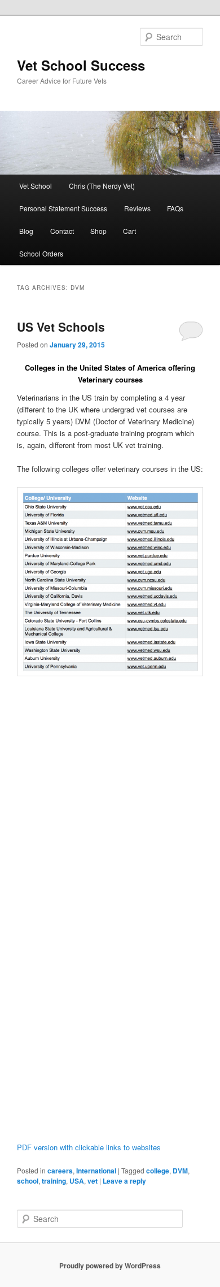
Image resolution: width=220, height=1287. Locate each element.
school (27, 1181)
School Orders (41, 253)
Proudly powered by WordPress (110, 1265)
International (96, 1171)
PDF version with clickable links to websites (89, 1147)
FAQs (175, 208)
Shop (98, 231)
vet (92, 1181)
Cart (129, 231)
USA (76, 1181)
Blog (26, 231)
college (157, 1171)
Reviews (137, 208)
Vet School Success (81, 65)
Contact (62, 231)
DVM (180, 1171)
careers (60, 1171)
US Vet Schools (61, 326)
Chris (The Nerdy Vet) (102, 185)
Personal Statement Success (63, 208)
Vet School (35, 185)
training (54, 1181)
